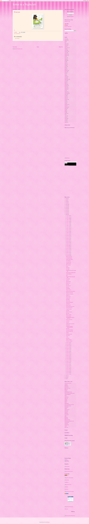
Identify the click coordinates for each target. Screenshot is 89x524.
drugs (65, 59)
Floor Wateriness (68, 260)
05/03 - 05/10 (68, 349)
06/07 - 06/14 (68, 342)
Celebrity (66, 51)
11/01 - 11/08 (68, 226)
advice (65, 38)
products (66, 88)
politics (66, 86)
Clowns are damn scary (69, 319)
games (65, 66)
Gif (65, 67)
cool (65, 56)
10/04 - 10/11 (68, 232)
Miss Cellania (66, 410)
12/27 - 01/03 (68, 215)
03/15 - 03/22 (68, 359)
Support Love (68, 295)
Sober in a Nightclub (24, 4)
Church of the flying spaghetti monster (70, 393)
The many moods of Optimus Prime (70, 272)
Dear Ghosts (67, 328)
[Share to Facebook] (23, 32)
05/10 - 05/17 (68, 348)
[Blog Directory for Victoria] (66, 475)
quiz (65, 90)
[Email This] (21, 32)
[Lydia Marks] (67, 460)
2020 (66, 198)
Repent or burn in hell (69, 256)
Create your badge (67, 461)
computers (66, 55)
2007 (66, 377)
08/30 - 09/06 (68, 239)
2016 (66, 204)
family (65, 62)
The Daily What (67, 424)
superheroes (66, 104)
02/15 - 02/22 (68, 365)
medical (66, 76)
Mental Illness (66, 79)
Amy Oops (66, 384)
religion (66, 94)
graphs (65, 69)
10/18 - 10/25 (68, 229)
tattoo (65, 105)
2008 (66, 375)
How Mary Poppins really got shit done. (70, 277)
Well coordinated (68, 264)
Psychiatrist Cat (68, 298)
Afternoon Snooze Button (68, 383)
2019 (66, 200)
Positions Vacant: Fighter (69, 259)
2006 (66, 378)
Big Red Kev (66, 385)
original (66, 84)
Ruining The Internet (67, 419)
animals (66, 40)
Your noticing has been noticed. (70, 306)
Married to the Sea (67, 409)
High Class (67, 287)
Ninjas (65, 83)
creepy (17, 33)
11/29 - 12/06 (68, 221)
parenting (66, 85)
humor (68, 499)
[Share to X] (22, 32)
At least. (67, 336)
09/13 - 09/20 (68, 236)
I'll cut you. (17, 12)
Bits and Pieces (67, 386)
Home (38, 46)
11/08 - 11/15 (68, 225)
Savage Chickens (67, 422)
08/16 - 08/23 (68, 242)
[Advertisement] (37, 43)
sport (65, 103)
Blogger (48, 522)
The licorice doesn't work (69, 331)
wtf (19, 33)
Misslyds (67, 25)
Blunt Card (66, 389)
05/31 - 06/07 (68, 344)
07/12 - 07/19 (68, 249)
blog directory (66, 489)
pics (70, 499)
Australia (66, 45)
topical (65, 108)
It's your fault (68, 335)
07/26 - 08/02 (68, 246)
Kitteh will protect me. (69, 311)
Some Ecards (66, 423)
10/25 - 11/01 (68, 228)
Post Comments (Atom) (19, 48)
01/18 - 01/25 (68, 371)
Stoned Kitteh (68, 288)
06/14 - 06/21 (68, 255)
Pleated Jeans (66, 418)
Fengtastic (66, 399)
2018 (66, 201)
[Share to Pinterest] (24, 32)
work (65, 119)
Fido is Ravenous (68, 285)
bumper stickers (67, 47)
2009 (66, 214)
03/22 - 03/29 (68, 358)
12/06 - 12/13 (68, 219)
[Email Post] (19, 32)
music (65, 81)
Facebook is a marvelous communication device (69, 327)
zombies (66, 122)
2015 (66, 205)
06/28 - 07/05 (68, 252)
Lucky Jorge (67, 338)
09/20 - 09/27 (68, 235)
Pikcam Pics (66, 417)
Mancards (66, 408)
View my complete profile (68, 26)
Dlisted (66, 395)
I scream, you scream (69, 309)
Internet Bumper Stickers (68, 405)
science (66, 98)
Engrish (66, 60)
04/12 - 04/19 (68, 354)
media (65, 75)
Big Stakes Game (68, 281)
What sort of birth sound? (69, 302)
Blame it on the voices (67, 388)
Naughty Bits (66, 413)
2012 (66, 210)
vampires (66, 113)
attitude (66, 43)
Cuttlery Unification (68, 273)
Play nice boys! (68, 300)
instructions (66, 70)
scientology (66, 99)
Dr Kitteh (67, 332)
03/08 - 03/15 (68, 361)
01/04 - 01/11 (68, 374)
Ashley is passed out (68, 339)
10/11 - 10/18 (68, 231)
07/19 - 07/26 (68, 248)
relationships (66, 93)
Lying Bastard (66, 407)
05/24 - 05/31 (68, 345)
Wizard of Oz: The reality (69, 292)
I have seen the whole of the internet (69, 404)
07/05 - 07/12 (68, 251)
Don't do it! (67, 280)
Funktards (66, 400)
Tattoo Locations (68, 296)
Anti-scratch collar (68, 262)
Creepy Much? (68, 278)
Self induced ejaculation (69, 307)
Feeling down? (68, 303)
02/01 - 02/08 (68, 368)
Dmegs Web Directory (70, 506)
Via (14, 30)
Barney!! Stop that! (68, 314)
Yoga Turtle (67, 310)
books (65, 46)
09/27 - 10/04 (68, 234)
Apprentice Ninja (68, 263)
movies (66, 80)
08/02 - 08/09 (68, 245)
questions (66, 89)
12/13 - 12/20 (68, 218)
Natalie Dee (66, 412)
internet (66, 71)
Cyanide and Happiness (68, 394)
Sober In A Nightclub (70, 498)
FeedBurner (72, 16)
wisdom (66, 118)
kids (18, 33)
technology (66, 107)
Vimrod (66, 426)
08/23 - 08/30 (68, 241)
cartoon (66, 50)
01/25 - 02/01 (68, 369)
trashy (65, 110)
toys (65, 109)
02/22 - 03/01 (68, 364)
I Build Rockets (67, 403)
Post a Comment (17, 38)
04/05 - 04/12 (68, 355)
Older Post (61, 46)
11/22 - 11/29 (68, 222)
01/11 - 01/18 (68, 372)
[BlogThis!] (22, 32)
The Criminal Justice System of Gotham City (70, 318)
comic (65, 52)
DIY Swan (67, 284)
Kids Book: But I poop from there (70, 291)
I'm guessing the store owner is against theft (71, 271)
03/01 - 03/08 (68, 362)
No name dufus (67, 414)
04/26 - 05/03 (68, 351)
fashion (66, 64)
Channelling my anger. (69, 334)
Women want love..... (69, 289)
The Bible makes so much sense (70, 323)
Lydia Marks (66, 459)
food (65, 65)
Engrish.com (66, 398)
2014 (66, 207)
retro (65, 95)
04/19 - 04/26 (68, 352)
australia (72, 499)
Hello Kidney (68, 299)
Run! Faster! (67, 313)
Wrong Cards (66, 427)
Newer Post (15, 46)
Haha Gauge (67, 267)
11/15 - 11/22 (68, 224)
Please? (67, 266)
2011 (66, 211)
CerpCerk (66, 390)
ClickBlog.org (66, 482)
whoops (66, 117)
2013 (66, 208)
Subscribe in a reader (67, 21)
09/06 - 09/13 (68, 238)
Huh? (67, 275)
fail (65, 61)
